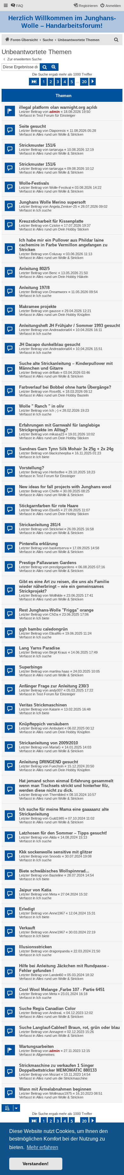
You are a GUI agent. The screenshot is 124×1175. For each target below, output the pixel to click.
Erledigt (27, 909)
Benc (53, 273)
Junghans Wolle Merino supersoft (52, 202)
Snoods (55, 856)
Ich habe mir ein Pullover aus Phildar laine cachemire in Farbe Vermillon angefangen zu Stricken (63, 245)
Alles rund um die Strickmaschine (61, 1078)
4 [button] (65, 81)
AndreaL (55, 1013)
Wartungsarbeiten (36, 1046)
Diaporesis (57, 130)
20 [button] (84, 81)
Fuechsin (56, 766)
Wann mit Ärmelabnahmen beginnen (55, 1089)
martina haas (59, 671)
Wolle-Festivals (34, 183)
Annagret (56, 1032)
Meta (53, 894)
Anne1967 (57, 913)
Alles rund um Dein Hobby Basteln (62, 395)
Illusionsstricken (35, 946)
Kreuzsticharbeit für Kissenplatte (51, 221)
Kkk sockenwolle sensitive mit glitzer (55, 852)
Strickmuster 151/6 (37, 145)
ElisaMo (55, 633)
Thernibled (57, 795)
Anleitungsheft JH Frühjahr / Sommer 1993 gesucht (69, 325)
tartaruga (56, 149)
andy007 (56, 690)
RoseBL (55, 391)
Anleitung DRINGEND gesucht (48, 762)
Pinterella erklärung (38, 543)
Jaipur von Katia (35, 890)
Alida (53, 837)
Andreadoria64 (60, 330)
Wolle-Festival (60, 187)
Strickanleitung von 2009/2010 (48, 743)
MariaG (55, 747)
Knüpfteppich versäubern (44, 724)
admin (54, 112)
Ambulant (56, 728)
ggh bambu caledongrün (43, 629)
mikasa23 (56, 434)
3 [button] (58, 81)
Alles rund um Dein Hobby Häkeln (62, 277)
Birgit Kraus (58, 652)
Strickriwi (56, 529)
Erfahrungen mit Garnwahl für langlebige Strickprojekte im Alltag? (59, 427)
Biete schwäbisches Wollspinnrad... (54, 871)
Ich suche (44, 210)
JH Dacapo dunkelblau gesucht (49, 344)
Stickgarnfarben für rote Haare (48, 505)
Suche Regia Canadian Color (47, 1008)
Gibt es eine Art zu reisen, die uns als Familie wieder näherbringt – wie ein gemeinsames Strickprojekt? (64, 586)
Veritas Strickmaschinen (43, 705)
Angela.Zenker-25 (63, 206)
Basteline (56, 875)
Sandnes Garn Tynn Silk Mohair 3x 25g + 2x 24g (66, 448)
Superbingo (30, 667)
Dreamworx (58, 292)
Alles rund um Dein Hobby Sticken (62, 229)
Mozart (54, 1074)
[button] (34, 81)
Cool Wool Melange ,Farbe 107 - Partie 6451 (62, 989)
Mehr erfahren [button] (42, 1147)
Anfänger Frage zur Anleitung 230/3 (54, 686)
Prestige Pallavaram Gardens (47, 562)
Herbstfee (57, 472)
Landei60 (56, 975)
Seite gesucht (32, 126)
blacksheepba (60, 453)
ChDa (53, 614)
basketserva (59, 548)
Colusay (55, 254)
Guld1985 (56, 818)
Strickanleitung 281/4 (39, 524)
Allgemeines (45, 1054)
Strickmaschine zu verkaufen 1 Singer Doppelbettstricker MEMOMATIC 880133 (58, 1068)
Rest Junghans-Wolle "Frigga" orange (56, 610)
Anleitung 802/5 (34, 268)
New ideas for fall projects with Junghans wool (65, 486)
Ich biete (42, 457)
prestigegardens (61, 567)
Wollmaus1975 (60, 1093)
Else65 (54, 510)
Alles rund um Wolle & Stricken (59, 134)
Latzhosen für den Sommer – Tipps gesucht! (63, 833)
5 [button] (72, 81)
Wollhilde (56, 595)
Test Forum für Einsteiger (55, 115)
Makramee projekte (37, 306)
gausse (55, 311)
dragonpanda (59, 951)
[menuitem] (16, 5)
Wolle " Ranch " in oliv (41, 406)
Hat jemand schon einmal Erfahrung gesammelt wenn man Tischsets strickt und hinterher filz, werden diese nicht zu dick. (66, 785)
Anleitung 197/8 (34, 287)
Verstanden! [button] (36, 1163)
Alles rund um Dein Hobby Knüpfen (63, 315)
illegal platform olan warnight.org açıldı (58, 107)
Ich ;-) (54, 410)
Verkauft (27, 928)
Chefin (54, 491)
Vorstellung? (31, 467)
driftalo (54, 372)
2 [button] (51, 81)
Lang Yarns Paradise (39, 648)
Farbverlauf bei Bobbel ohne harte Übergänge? (65, 387)
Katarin (54, 709)
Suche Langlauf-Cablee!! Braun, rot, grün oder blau (69, 1027)
